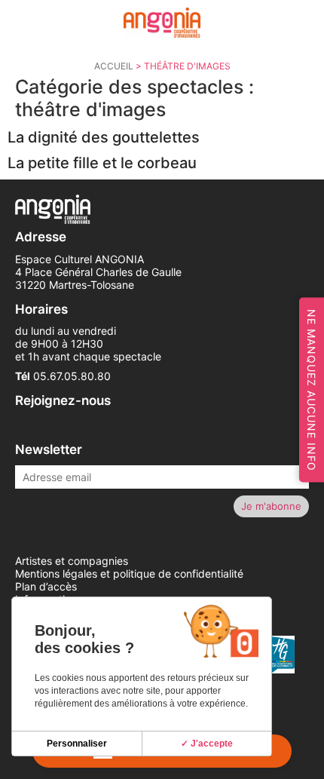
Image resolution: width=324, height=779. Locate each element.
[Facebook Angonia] (16, 427)
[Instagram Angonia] (34, 427)
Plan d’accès (46, 586)
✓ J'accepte (207, 743)
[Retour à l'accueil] (162, 23)
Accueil (113, 66)
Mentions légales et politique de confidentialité (129, 573)
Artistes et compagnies (71, 560)
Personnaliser (77, 743)
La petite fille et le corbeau (102, 163)
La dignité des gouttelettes (104, 137)
